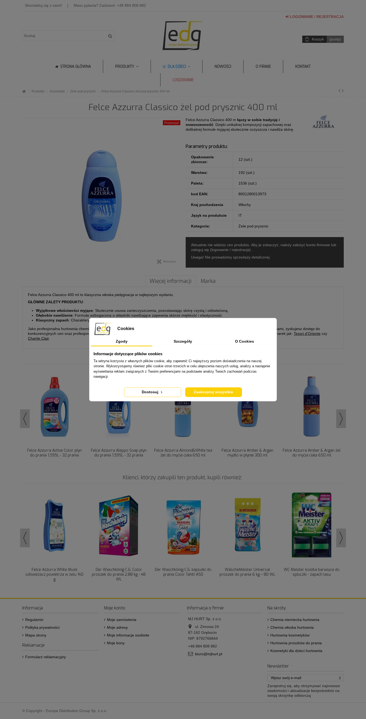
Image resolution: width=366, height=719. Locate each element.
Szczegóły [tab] (183, 341)
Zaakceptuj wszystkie (213, 392)
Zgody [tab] (122, 341)
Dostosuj (150, 392)
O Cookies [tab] (244, 341)
